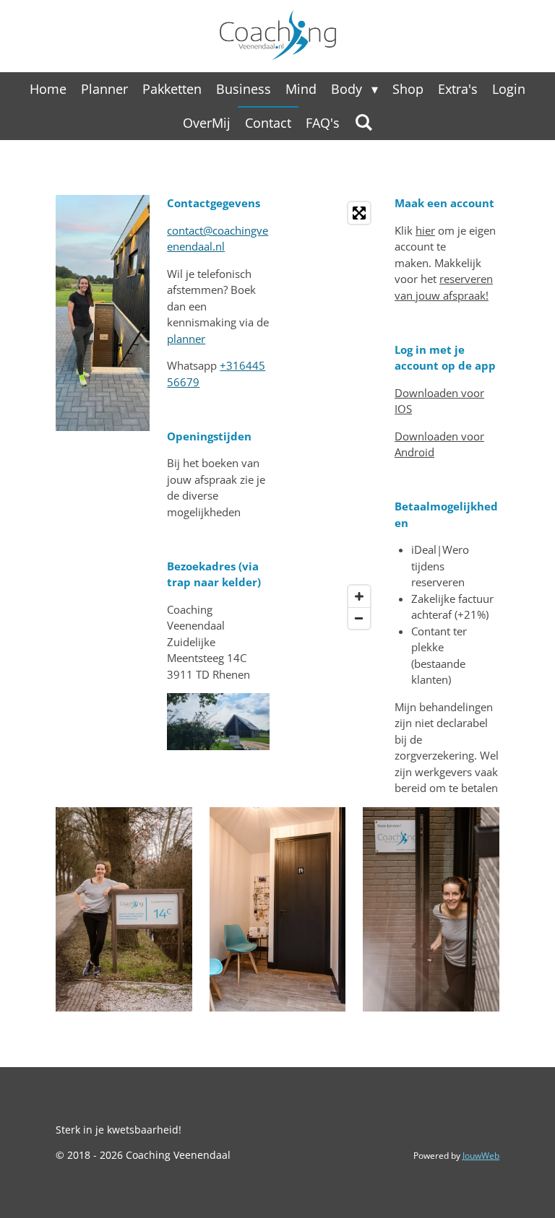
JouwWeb (480, 1155)
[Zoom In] (359, 596)
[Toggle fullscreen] (359, 213)
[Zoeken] (363, 122)
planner (186, 338)
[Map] (332, 415)
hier (425, 230)
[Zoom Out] (359, 618)
